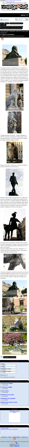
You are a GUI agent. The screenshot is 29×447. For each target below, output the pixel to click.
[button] (27, 15)
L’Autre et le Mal (5, 428)
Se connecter (5, 19)
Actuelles (3, 364)
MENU (23, 15)
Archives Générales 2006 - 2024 (16, 23)
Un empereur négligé (6, 387)
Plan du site (4, 437)
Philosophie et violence (6, 368)
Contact (10, 437)
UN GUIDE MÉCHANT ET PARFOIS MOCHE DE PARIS (11, 28)
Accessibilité (3, 0)
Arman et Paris (5, 391)
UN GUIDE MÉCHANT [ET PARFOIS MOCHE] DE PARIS (11, 26)
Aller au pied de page (10, 1)
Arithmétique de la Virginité (8, 398)
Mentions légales (16, 437)
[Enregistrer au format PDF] (2, 39)
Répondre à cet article (9, 357)
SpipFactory (16, 446)
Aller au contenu (9, 0)
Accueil (2, 23)
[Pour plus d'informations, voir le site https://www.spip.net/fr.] (17, 444)
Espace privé (24, 437)
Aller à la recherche (17, 0)
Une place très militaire (7, 383)
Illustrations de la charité (7, 394)
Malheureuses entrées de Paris (9, 402)
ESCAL (15, 445)
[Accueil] (14, 10)
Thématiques (3, 25)
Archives (6, 23)
